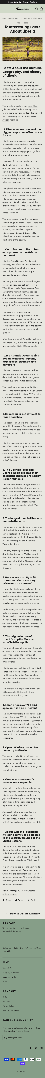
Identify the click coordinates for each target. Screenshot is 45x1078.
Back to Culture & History (25, 913)
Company (9, 991)
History (5, 996)
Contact (9, 923)
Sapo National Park (20, 261)
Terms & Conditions (10, 1010)
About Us (6, 1001)
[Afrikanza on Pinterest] (35, 1047)
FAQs (4, 981)
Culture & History (13, 18)
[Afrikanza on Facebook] (30, 1047)
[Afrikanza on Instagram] (41, 1047)
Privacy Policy (8, 1006)
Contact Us (7, 967)
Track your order (9, 977)
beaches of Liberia (15, 422)
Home (4, 18)
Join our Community (17, 1020)
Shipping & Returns (10, 972)
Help (5, 962)
